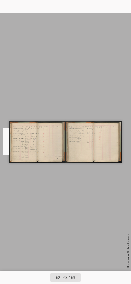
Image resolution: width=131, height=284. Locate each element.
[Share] (109, 6)
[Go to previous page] (43, 277)
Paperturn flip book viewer (128, 250)
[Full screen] (122, 6)
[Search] (22, 6)
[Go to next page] (4, 142)
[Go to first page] (30, 277)
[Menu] (8, 6)
